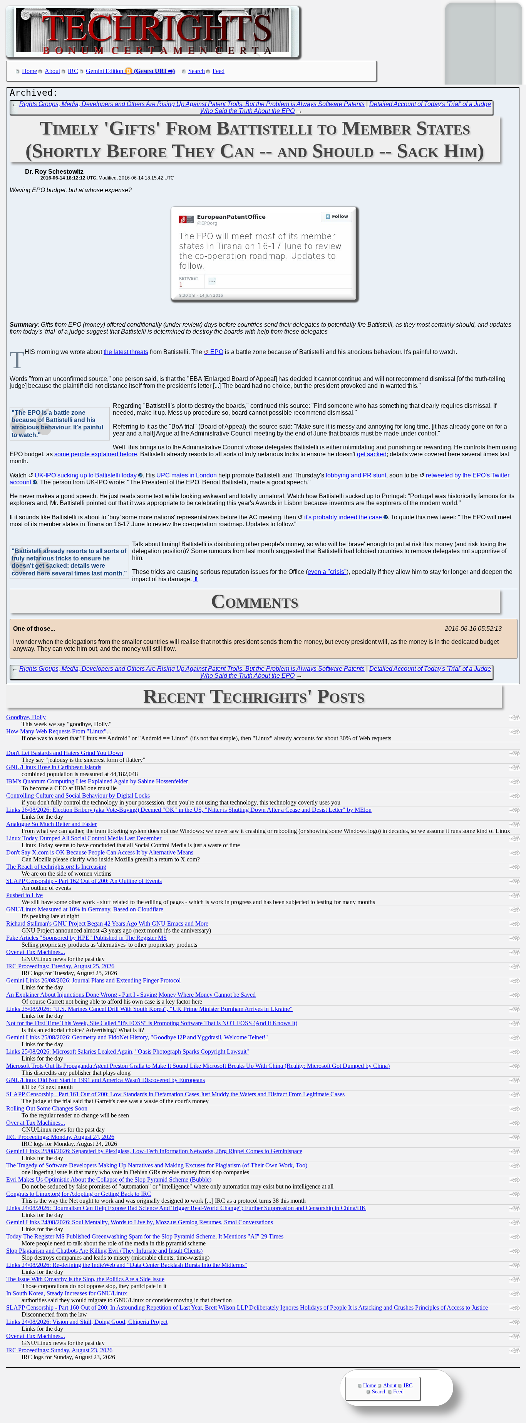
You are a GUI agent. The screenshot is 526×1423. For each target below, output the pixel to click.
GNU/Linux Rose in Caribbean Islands (53, 767)
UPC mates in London (186, 475)
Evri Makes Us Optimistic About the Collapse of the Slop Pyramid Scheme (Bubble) (108, 1179)
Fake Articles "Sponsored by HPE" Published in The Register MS (86, 937)
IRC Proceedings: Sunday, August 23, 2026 (59, 1350)
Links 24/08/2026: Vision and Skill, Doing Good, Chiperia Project (87, 1321)
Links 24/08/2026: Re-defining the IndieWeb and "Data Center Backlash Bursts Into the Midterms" (126, 1265)
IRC (73, 71)
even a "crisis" (327, 572)
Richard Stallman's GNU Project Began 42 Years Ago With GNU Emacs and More (107, 923)
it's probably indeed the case (343, 517)
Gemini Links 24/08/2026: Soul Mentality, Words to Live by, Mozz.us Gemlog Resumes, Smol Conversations (139, 1222)
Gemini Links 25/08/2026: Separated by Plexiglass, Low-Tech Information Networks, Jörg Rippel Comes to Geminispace (154, 1151)
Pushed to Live (24, 895)
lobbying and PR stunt (356, 475)
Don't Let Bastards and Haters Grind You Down (64, 753)
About (52, 71)
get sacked (372, 454)
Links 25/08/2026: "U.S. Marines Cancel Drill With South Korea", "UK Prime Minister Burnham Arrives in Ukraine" (149, 1009)
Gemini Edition (104, 71)
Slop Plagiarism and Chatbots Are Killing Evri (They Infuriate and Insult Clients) (104, 1250)
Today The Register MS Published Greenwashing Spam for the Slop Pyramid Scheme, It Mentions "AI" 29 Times (144, 1236)
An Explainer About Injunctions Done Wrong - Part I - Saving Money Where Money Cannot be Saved (131, 994)
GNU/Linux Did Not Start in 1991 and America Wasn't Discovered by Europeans (105, 1080)
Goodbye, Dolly (26, 717)
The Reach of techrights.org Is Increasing (56, 866)
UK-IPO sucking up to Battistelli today (86, 475)
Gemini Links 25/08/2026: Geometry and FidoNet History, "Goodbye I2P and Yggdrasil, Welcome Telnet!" (137, 1037)
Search (196, 71)
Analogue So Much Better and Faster (51, 824)
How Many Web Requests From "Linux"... (58, 731)
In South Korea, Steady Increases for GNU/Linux (66, 1293)
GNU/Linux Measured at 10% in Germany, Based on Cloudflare (84, 909)
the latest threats (126, 352)
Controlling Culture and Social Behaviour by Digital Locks (78, 795)
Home (29, 71)
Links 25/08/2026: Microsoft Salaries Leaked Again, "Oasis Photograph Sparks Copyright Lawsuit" (127, 1051)
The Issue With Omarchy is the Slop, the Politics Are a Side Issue (85, 1279)
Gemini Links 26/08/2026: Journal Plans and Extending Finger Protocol (93, 980)
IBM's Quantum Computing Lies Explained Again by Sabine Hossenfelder (97, 781)
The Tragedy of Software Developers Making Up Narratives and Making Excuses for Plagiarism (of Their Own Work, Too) (156, 1165)
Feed (218, 71)
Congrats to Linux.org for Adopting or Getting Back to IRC (78, 1193)
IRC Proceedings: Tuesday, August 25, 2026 (60, 966)
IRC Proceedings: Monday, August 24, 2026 (60, 1137)
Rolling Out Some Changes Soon (46, 1108)
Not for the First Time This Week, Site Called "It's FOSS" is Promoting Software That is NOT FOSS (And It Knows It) (151, 1023)
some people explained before (95, 454)
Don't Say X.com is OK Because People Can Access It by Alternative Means (99, 852)
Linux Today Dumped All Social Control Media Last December (83, 838)
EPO (216, 352)
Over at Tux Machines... (35, 952)
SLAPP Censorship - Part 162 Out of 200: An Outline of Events (84, 881)
